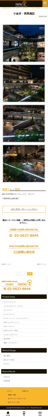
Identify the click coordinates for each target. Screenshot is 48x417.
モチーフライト (9, 326)
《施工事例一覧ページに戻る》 (24, 209)
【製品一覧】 (12, 395)
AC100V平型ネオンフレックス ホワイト (19, 194)
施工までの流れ (9, 360)
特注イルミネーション (11, 322)
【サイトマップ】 (13, 402)
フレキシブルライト (11, 335)
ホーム (9, 391)
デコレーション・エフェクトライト (16, 318)
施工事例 (25, 8)
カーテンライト (9, 314)
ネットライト (8, 310)
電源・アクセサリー (11, 343)
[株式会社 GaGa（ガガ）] (21, 3)
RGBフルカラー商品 (11, 330)
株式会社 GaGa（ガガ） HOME (11, 8)
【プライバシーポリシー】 (16, 398)
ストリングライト (10, 302)
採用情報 (7, 381)
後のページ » (42, 264)
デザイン (7, 364)
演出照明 (7, 339)
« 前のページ (6, 264)
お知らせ (7, 377)
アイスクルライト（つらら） (14, 306)
